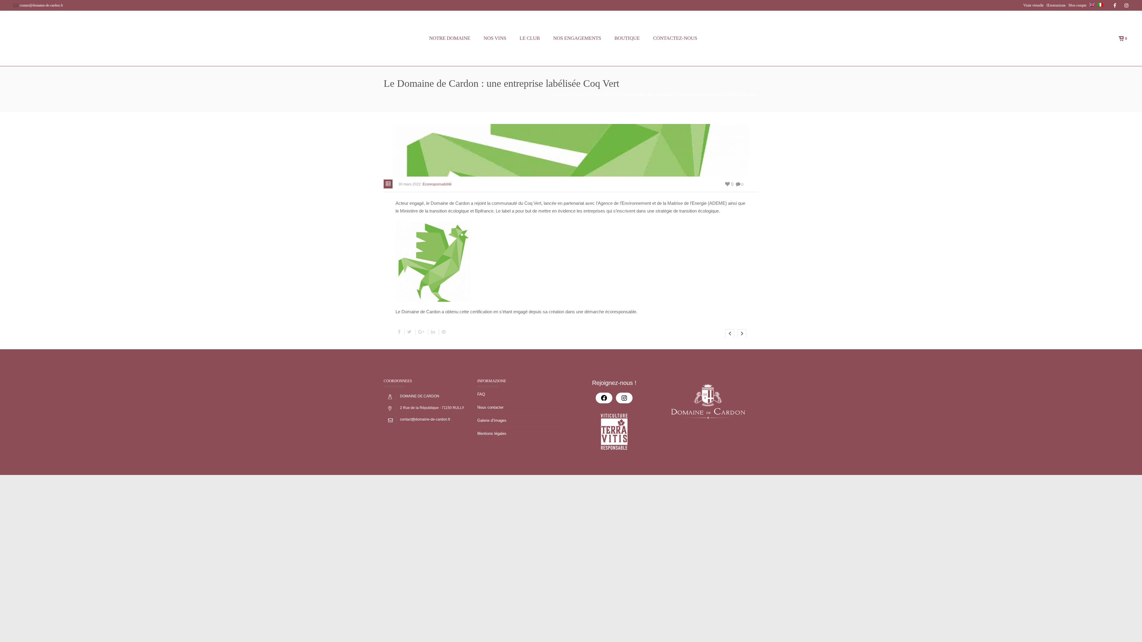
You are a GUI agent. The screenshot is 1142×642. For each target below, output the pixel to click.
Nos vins (495, 38)
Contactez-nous (675, 38)
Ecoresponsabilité (596, 95)
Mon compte (1077, 5)
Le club (530, 38)
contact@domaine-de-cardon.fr (41, 5)
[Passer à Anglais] (1092, 5)
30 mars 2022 (410, 184)
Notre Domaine (449, 38)
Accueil (562, 95)
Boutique (627, 38)
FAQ (481, 394)
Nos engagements (577, 38)
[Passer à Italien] (1100, 5)
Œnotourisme (1056, 5)
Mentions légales (491, 433)
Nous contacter (490, 407)
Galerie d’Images (491, 420)
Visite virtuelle (1033, 5)
